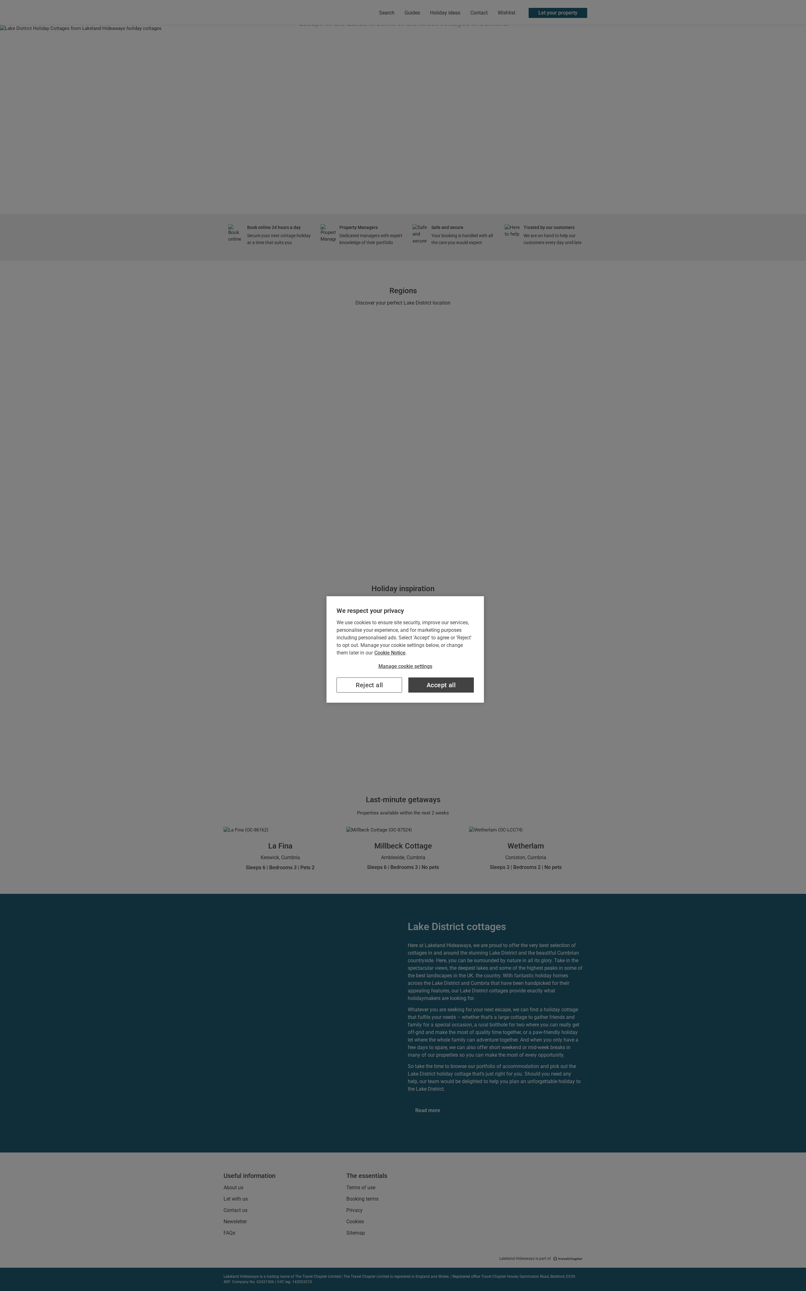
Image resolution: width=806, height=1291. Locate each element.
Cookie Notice (390, 653)
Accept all (441, 685)
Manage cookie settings (405, 666)
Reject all (369, 685)
